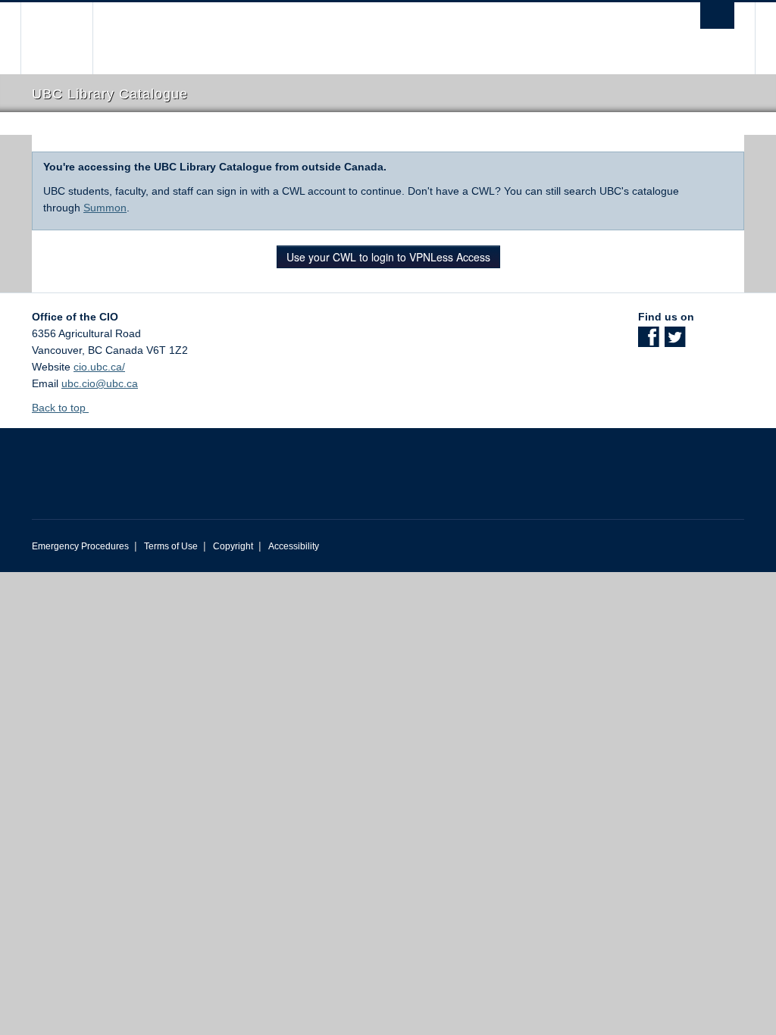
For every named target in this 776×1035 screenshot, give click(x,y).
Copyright (233, 546)
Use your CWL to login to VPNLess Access (388, 256)
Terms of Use (171, 546)
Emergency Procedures (80, 546)
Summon (105, 208)
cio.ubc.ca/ (99, 367)
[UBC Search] (717, 15)
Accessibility (293, 546)
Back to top (60, 408)
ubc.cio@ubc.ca (99, 383)
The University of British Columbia (68, 38)
